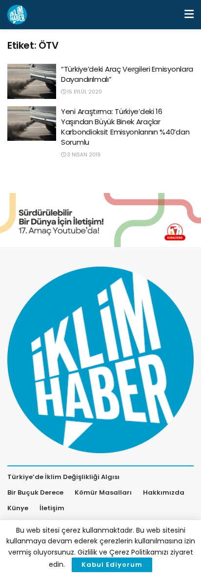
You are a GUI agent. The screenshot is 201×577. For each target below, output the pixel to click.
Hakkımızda (163, 492)
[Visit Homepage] (17, 14)
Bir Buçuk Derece (35, 492)
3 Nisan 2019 (83, 154)
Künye (17, 508)
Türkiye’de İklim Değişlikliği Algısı (63, 476)
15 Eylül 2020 (84, 92)
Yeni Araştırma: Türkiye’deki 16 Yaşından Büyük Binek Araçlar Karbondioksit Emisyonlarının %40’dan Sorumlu (125, 126)
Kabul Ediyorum (111, 564)
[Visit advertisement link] (100, 220)
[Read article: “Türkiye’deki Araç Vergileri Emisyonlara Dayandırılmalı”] (31, 81)
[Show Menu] (189, 14)
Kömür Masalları (103, 492)
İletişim (52, 508)
